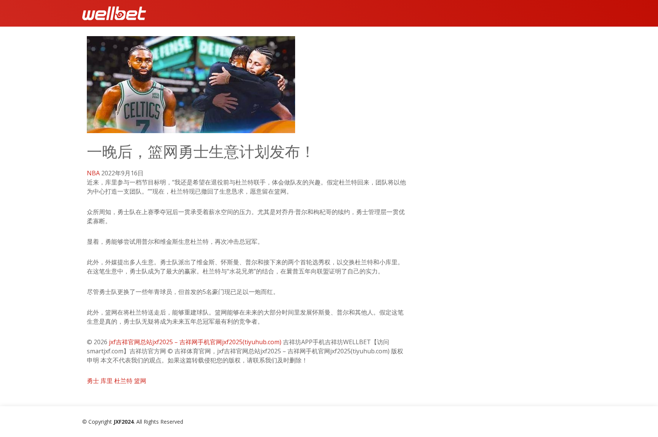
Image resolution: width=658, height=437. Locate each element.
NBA (93, 173)
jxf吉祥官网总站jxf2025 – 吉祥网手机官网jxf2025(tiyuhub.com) (195, 342)
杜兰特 (123, 381)
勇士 (93, 381)
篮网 (140, 381)
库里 (107, 381)
